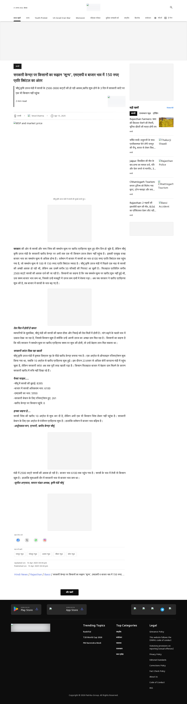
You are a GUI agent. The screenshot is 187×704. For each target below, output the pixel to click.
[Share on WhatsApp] (36, 540)
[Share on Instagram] (44, 540)
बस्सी (17, 66)
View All (170, 108)
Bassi (47, 574)
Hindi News (21, 574)
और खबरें (69, 592)
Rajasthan (36, 574)
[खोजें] (171, 7)
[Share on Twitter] (27, 540)
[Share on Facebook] (18, 540)
